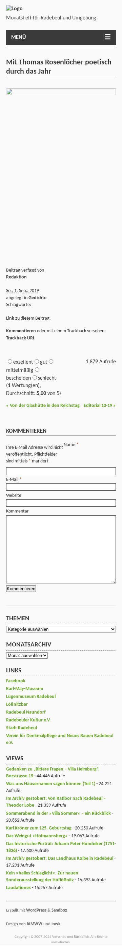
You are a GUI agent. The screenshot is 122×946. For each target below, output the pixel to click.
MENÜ (18, 37)
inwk (56, 924)
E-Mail (12, 479)
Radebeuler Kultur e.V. (28, 720)
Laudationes (18, 887)
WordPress (36, 910)
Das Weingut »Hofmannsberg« (37, 836)
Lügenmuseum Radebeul (31, 696)
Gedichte (37, 298)
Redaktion (16, 277)
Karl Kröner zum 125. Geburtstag (39, 828)
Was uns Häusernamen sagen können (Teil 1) (50, 784)
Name (69, 444)
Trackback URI (20, 338)
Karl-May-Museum (24, 688)
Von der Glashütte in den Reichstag (43, 405)
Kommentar (17, 511)
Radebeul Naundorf (25, 712)
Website (13, 495)
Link (10, 318)
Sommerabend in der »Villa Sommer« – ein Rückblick (58, 813)
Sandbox (59, 910)
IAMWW (34, 924)
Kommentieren (21, 331)
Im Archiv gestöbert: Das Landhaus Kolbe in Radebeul (59, 858)
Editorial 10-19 (100, 405)
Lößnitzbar (17, 704)
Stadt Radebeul (21, 728)
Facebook (15, 681)
